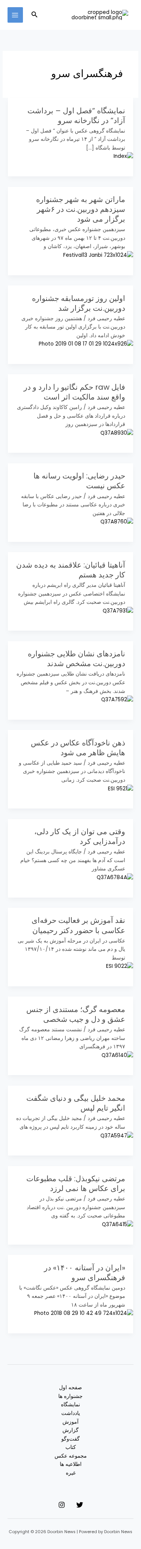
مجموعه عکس (71, 1456)
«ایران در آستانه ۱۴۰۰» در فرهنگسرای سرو (84, 1272)
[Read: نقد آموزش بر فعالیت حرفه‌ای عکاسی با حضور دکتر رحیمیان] (119, 966)
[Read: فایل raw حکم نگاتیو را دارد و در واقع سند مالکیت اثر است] (116, 433)
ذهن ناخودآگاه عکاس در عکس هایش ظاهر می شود (78, 747)
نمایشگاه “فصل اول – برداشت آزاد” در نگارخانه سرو (76, 115)
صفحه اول (70, 1387)
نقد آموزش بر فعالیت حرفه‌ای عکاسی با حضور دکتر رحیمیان (78, 925)
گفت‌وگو (70, 1439)
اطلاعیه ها (71, 1464)
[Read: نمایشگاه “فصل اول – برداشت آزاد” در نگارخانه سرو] (123, 156)
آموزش (70, 1422)
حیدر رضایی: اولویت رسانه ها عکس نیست (79, 481)
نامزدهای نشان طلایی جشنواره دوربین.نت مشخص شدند (76, 658)
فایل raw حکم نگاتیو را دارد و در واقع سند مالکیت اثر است (74, 392)
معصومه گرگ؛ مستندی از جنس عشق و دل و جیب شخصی (75, 1014)
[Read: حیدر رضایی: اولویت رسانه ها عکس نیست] (116, 521)
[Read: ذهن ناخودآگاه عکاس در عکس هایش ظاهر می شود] (120, 788)
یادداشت (70, 1413)
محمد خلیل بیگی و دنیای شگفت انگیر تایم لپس (75, 1103)
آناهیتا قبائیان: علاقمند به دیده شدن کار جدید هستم (70, 570)
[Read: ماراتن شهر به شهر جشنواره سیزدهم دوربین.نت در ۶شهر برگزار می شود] (98, 255)
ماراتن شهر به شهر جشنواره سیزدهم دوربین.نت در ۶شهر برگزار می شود (80, 209)
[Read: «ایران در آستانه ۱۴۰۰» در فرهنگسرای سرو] (83, 1313)
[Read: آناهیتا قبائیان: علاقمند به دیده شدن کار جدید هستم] (118, 610)
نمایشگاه (70, 1404)
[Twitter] (79, 1504)
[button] (33, 15)
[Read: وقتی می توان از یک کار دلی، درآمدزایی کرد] (115, 877)
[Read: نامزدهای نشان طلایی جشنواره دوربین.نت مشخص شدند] (117, 699)
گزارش (70, 1430)
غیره (71, 1472)
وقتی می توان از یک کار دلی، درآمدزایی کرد (79, 836)
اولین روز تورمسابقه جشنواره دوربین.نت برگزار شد (78, 303)
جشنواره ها (70, 1396)
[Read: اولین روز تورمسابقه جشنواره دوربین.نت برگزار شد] (86, 343)
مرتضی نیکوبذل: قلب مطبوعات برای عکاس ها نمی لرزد (75, 1183)
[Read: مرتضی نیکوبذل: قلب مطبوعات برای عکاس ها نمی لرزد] (117, 1224)
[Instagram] (61, 1504)
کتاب (70, 1447)
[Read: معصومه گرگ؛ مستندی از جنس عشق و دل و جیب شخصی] (117, 1055)
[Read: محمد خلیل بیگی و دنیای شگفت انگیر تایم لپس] (116, 1135)
